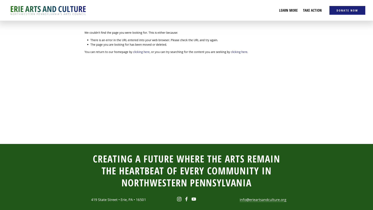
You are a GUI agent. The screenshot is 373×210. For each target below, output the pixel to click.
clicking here (141, 52)
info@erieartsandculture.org (263, 199)
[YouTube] (193, 199)
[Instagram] (179, 199)
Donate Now (347, 10)
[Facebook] (186, 199)
